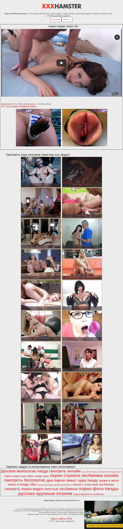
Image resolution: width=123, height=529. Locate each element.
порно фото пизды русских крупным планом (68, 491)
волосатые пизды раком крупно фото (55, 485)
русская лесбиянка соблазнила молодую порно (102, 472)
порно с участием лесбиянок (93, 484)
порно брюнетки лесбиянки (88, 494)
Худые (33, 106)
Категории (56, 19)
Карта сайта (58, 518)
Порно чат (67, 19)
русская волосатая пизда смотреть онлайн (41, 471)
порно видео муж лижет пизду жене (26, 475)
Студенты (15, 106)
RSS (69, 518)
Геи (8, 106)
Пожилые (24, 106)
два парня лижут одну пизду (72, 480)
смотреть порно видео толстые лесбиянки (41, 489)
